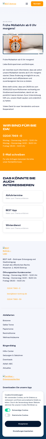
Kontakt (37, 3)
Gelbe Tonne (8, 324)
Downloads (7, 359)
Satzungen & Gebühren (13, 355)
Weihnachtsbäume (11, 337)
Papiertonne (8, 329)
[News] (4, 12)
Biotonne (6, 320)
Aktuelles (7, 368)
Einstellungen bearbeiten (23, 431)
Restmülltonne (9, 333)
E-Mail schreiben (14, 154)
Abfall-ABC (8, 364)
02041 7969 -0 (12, 136)
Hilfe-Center (8, 351)
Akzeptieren (23, 424)
